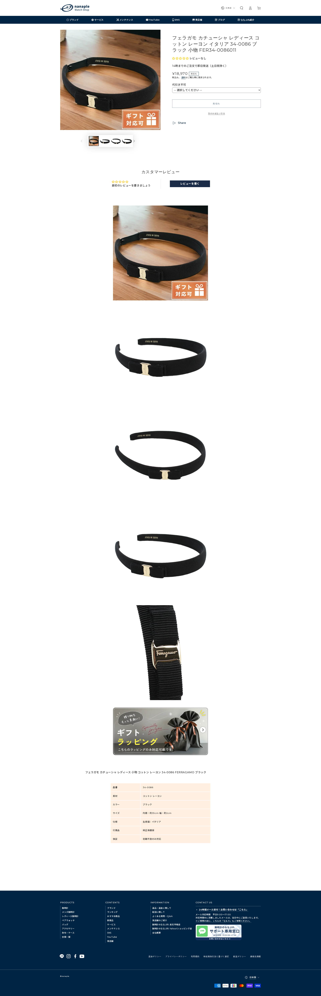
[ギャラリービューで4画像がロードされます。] (127, 141)
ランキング (112, 912)
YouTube (112, 937)
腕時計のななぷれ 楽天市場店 (166, 924)
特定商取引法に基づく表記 (216, 956)
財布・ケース (68, 933)
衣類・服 (66, 937)
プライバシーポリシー (176, 956)
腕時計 (65, 908)
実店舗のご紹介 (159, 920)
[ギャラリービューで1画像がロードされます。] (94, 141)
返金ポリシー (154, 956)
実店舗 (110, 941)
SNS (109, 933)
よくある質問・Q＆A (162, 916)
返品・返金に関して (161, 908)
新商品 (110, 920)
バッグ (65, 924)
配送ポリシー (239, 956)
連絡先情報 (255, 956)
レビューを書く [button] (190, 183)
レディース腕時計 (70, 916)
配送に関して (158, 912)
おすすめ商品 (113, 916)
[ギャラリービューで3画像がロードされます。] (116, 141)
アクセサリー (68, 928)
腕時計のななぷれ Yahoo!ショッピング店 (172, 928)
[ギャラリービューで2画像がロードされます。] (105, 141)
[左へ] (84, 141)
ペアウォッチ (68, 920)
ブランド (111, 908)
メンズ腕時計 (68, 912)
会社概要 (156, 933)
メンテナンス (113, 928)
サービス (111, 924)
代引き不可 (179, 84)
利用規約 (195, 956)
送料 (183, 77)
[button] (241, 8)
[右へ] (136, 141)
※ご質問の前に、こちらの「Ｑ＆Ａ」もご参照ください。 (223, 921)
